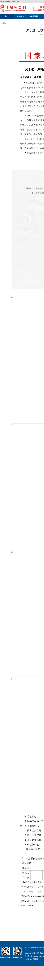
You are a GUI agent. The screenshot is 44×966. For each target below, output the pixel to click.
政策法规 (34, 16)
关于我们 (28, 947)
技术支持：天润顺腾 (31, 959)
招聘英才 (35, 947)
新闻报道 (20, 16)
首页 (7, 16)
